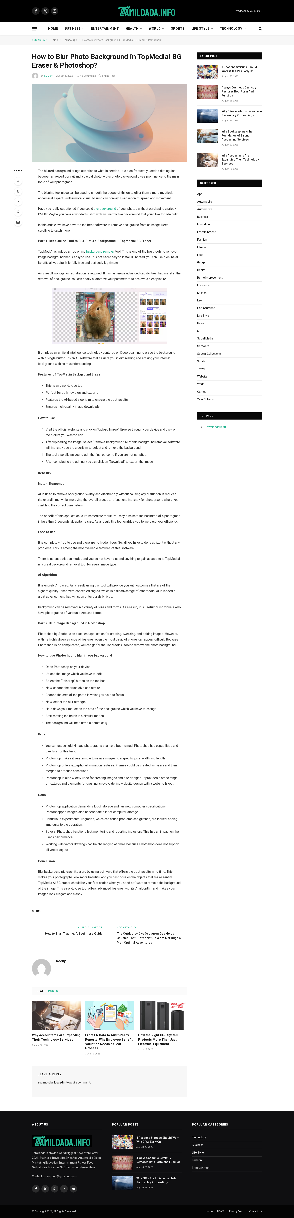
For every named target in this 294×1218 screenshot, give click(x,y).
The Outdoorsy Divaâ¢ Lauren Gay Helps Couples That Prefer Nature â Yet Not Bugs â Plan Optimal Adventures (149, 938)
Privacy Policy (237, 1211)
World (155, 28)
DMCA (221, 1211)
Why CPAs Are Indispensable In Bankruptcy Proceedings (242, 113)
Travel (201, 369)
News (200, 323)
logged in (60, 1082)
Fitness (201, 247)
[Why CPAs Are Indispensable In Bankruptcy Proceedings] (207, 116)
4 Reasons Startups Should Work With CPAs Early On (239, 69)
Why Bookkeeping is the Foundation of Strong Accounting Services (237, 135)
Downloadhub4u (215, 427)
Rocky (48, 75)
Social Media (205, 338)
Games (201, 391)
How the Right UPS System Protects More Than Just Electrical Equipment (158, 1039)
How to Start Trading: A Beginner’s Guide (74, 933)
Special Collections (209, 353)
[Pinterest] (18, 212)
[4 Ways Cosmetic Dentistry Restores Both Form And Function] (207, 92)
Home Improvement (210, 277)
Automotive (204, 209)
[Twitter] (18, 192)
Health (132, 28)
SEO (200, 330)
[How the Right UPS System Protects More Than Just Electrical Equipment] (162, 1015)
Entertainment (105, 28)
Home (53, 28)
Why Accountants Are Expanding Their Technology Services (56, 1037)
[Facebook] (18, 181)
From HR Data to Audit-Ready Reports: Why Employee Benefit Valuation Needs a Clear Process (109, 1041)
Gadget (201, 262)
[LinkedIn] (18, 202)
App (199, 194)
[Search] (260, 28)
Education (203, 224)
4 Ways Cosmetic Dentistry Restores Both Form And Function (239, 91)
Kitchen (202, 292)
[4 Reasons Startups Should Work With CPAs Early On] (207, 71)
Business (73, 28)
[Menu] (34, 28)
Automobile (204, 201)
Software (203, 346)
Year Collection (206, 399)
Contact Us (255, 1211)
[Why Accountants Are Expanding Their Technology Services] (56, 1015)
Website (202, 376)
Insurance (203, 285)
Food (200, 254)
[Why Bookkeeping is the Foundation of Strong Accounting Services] (207, 136)
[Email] (18, 222)
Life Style (200, 28)
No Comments (88, 75)
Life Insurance (206, 308)
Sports (178, 28)
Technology (231, 28)
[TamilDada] (147, 11)
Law (199, 300)
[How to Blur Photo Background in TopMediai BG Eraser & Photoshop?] (109, 123)
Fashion (202, 239)
